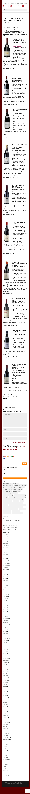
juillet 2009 (5, 746)
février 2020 (5, 560)
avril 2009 (5, 752)
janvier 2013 (5, 678)
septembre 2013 (6, 664)
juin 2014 (4, 647)
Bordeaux (15, 483)
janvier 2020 (5, 561)
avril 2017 (5, 609)
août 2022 (5, 536)
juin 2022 (4, 540)
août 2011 (5, 706)
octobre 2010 (5, 724)
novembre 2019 (6, 565)
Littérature (16, 501)
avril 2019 (5, 578)
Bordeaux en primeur (8, 485)
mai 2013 (4, 671)
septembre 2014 (6, 642)
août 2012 (5, 686)
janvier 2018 (5, 596)
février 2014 (5, 655)
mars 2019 (5, 580)
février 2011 (5, 717)
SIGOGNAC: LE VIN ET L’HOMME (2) (10, 523)
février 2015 (5, 635)
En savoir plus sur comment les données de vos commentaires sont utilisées (14, 448)
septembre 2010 (6, 726)
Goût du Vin (23, 495)
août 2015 (5, 625)
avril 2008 (5, 772)
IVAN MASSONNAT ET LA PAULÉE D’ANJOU (11, 520)
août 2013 (5, 666)
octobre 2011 (5, 702)
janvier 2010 (5, 735)
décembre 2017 (6, 598)
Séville (21, 506)
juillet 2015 (5, 627)
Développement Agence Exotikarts (15, 785)
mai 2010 (4, 728)
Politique (20, 503)
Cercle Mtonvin (13, 487)
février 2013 (5, 677)
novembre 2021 (6, 543)
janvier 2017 (5, 614)
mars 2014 (5, 653)
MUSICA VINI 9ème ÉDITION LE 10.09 (10, 527)
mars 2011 (5, 715)
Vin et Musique (7, 510)
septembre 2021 (6, 545)
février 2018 (5, 594)
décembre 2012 (6, 680)
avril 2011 (5, 713)
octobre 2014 (5, 640)
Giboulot (16, 495)
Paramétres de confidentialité (14, 783)
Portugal (5, 505)
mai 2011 (4, 711)
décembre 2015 (6, 618)
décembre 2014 (6, 636)
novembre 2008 (6, 761)
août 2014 (5, 644)
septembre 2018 (6, 583)
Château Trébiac (12, 489)
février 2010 (5, 733)
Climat (20, 489)
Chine (5, 489)
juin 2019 (4, 574)
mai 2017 (4, 607)
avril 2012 (5, 693)
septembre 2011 (6, 704)
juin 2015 (4, 629)
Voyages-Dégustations (17, 512)
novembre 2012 (6, 682)
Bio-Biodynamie (7, 483)
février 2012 (5, 697)
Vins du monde (7, 512)
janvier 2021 (5, 552)
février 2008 (5, 775)
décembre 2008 (6, 759)
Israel (24, 497)
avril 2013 (5, 673)
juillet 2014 (5, 646)
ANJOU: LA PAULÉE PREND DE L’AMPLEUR (11, 522)
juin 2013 (4, 669)
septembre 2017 (6, 600)
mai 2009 (4, 750)
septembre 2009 (6, 742)
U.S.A (5, 508)
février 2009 (5, 755)
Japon (10, 499)
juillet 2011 (5, 708)
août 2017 (5, 602)
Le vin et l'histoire (7, 501)
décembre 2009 (6, 737)
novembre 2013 (6, 660)
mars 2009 (5, 753)
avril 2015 (5, 631)
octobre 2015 (5, 622)
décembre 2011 (6, 700)
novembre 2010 (6, 722)
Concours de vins (7, 491)
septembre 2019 (6, 569)
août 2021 (5, 547)
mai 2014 (4, 649)
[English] (5, 456)
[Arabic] (12, 456)
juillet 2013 (5, 667)
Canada (5, 487)
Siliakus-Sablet (13, 506)
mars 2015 (5, 633)
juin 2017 (4, 605)
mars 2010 (5, 731)
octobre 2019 (5, 567)
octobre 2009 (5, 741)
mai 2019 (4, 576)
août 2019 (5, 571)
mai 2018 (4, 589)
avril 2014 (5, 651)
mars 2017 (5, 611)
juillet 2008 (5, 766)
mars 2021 (5, 549)
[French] (4, 456)
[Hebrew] (4, 458)
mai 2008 (4, 770)
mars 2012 (5, 695)
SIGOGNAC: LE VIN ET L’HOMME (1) (10, 525)
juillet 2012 (5, 688)
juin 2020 (4, 556)
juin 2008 (4, 768)
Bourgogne (17, 485)
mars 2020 (5, 558)
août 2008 (5, 764)
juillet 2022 (5, 538)
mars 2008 (5, 773)
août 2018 (5, 585)
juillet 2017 (5, 603)
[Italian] (10, 456)
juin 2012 (4, 689)
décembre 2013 (6, 658)
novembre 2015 (6, 620)
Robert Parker (17, 505)
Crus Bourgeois (16, 491)
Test (3, 518)
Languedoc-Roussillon (18, 499)
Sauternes (6, 506)
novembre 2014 (6, 638)
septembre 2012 (6, 684)
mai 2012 (4, 691)
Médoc (5, 503)
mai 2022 (4, 541)
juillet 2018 (5, 587)
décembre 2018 (6, 582)
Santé (24, 505)
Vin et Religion (15, 510)
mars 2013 (5, 675)
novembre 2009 (6, 739)
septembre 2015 (6, 624)
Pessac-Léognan (12, 503)
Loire (22, 501)
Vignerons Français (13, 508)
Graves (5, 497)
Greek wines (12, 497)
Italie (5, 499)
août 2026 (5, 534)
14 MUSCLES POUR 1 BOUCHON (9, 529)
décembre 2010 (6, 720)
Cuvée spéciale (7, 493)
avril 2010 (5, 730)
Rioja (11, 505)
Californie (23, 485)
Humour (19, 497)
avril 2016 (5, 616)
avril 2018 (5, 591)
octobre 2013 (5, 662)
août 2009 (5, 744)
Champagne (21, 487)
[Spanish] (7, 456)
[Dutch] (8, 456)
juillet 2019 (5, 572)
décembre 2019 (6, 563)
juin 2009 (4, 748)
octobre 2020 (5, 554)
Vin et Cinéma (22, 508)
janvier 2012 (5, 699)
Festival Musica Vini (8, 495)
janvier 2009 (5, 757)
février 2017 (5, 613)
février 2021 (5, 550)
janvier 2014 (5, 656)
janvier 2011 (5, 719)
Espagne (14, 493)
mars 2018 (5, 593)
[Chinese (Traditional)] (13, 456)
